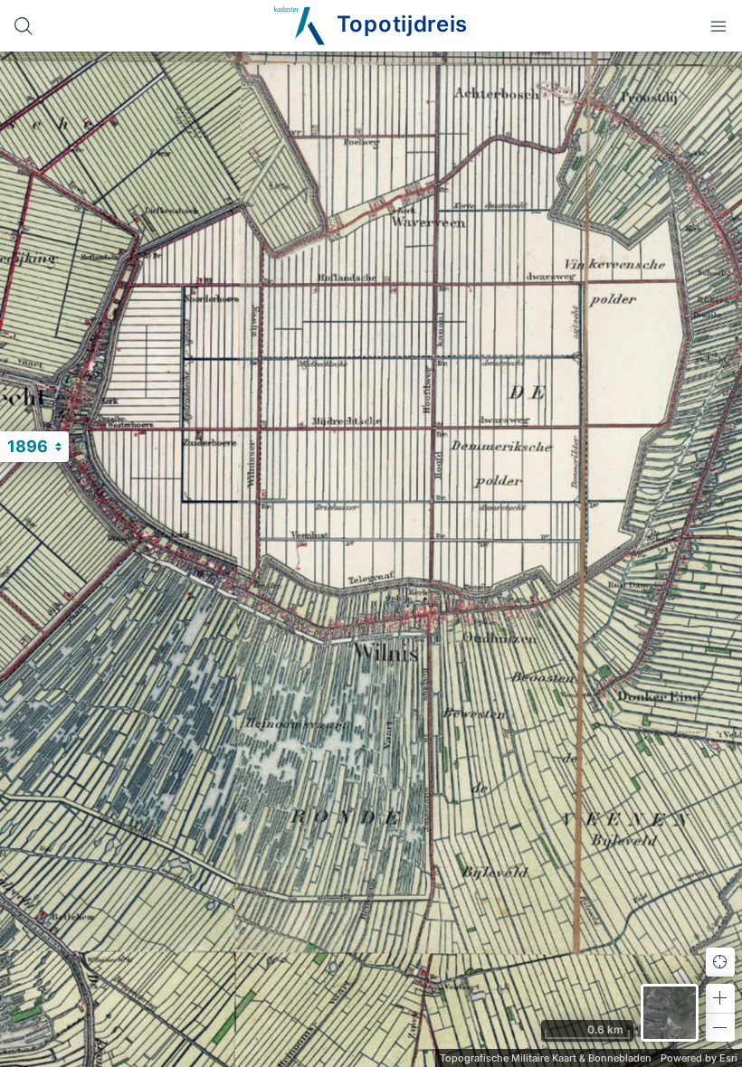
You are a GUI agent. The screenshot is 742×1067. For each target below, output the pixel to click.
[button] (720, 998)
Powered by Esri (699, 1058)
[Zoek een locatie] (23, 25)
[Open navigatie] (718, 25)
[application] (371, 559)
